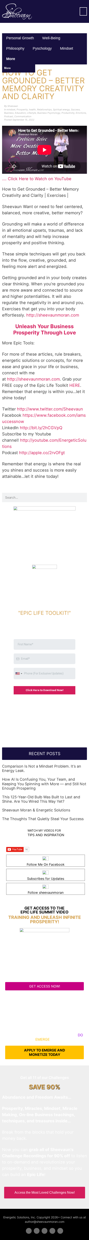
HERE (74, 385)
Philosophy (15, 48)
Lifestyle (31, 112)
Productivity (68, 112)
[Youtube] (52, 1231)
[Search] (82, 497)
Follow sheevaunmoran (46, 892)
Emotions (81, 112)
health (32, 109)
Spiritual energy (61, 109)
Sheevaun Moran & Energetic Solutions (36, 810)
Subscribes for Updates (45, 878)
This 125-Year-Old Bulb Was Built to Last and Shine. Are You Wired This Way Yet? (41, 799)
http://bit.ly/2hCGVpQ (41, 427)
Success (75, 109)
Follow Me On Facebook (46, 864)
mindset (66, 48)
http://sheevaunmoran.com (52, 315)
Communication (22, 116)
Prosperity (22, 109)
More (11, 59)
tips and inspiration (46, 835)
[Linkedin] (44, 1231)
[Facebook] (29, 1231)
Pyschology (42, 48)
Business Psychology (48, 112)
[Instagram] (60, 1231)
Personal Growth (20, 38)
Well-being (51, 38)
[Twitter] (37, 1231)
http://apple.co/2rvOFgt (42, 452)
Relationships (44, 109)
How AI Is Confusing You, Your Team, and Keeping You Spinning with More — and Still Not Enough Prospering (44, 783)
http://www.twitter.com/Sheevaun (50, 409)
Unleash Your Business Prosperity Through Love (44, 329)
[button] (83, 11)
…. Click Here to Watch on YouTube (36, 178)
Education (20, 112)
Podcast (8, 116)
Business (9, 112)
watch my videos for (44, 830)
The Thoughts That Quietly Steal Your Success (43, 819)
